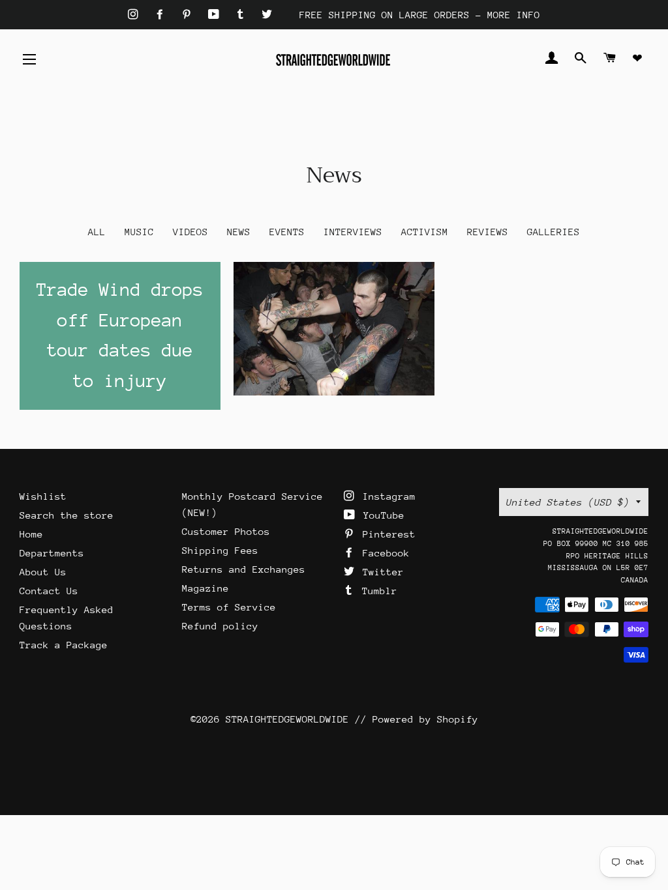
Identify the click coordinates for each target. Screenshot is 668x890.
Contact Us (49, 590)
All (97, 231)
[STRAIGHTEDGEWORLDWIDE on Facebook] (163, 14)
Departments (52, 552)
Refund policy (220, 625)
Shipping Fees (220, 550)
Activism (424, 231)
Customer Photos (226, 531)
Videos (190, 231)
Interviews (353, 231)
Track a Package (64, 644)
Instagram (386, 496)
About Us (43, 571)
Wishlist (43, 496)
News (238, 231)
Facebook (383, 552)
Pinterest (386, 533)
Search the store (67, 515)
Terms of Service (229, 606)
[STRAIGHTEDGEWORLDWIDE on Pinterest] (189, 14)
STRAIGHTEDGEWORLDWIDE (287, 719)
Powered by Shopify (425, 719)
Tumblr (376, 590)
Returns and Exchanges (243, 569)
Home (31, 533)
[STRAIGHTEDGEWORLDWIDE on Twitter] (267, 14)
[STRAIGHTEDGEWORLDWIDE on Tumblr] (243, 14)
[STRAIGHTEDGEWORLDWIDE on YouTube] (216, 14)
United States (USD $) (568, 502)
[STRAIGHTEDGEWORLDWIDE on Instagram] (136, 14)
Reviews (487, 231)
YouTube (380, 515)
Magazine (205, 588)
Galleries (553, 231)
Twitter (380, 571)
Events (287, 231)
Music (139, 231)
